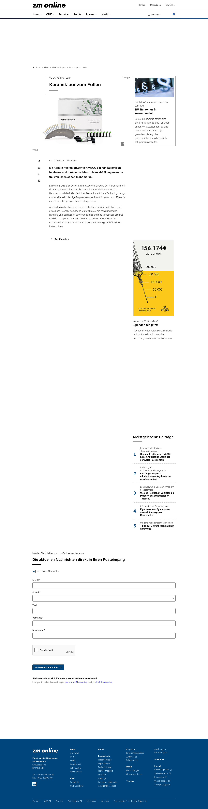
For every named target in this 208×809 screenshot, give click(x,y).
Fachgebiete (104, 756)
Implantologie (104, 763)
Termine (64, 14)
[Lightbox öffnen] (122, 143)
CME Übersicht (76, 786)
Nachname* (38, 630)
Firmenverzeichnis (134, 774)
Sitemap (105, 801)
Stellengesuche (161, 773)
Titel (34, 605)
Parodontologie (105, 760)
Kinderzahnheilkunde (107, 782)
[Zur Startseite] (49, 5)
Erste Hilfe (74, 782)
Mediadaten (155, 5)
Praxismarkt (159, 777)
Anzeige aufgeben (162, 785)
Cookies (59, 801)
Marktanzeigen (132, 770)
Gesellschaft (75, 764)
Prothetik (102, 775)
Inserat (90, 14)
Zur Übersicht (61, 239)
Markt (104, 14)
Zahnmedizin (75, 768)
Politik (72, 757)
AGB (46, 801)
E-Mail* (36, 580)
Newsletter (170, 5)
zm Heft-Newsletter (102, 682)
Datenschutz (73, 801)
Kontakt (142, 5)
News (36, 14)
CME (49, 14)
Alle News (74, 753)
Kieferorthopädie (105, 771)
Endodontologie (105, 767)
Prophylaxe (131, 749)
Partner (36, 801)
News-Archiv (76, 772)
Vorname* (37, 618)
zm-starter (159, 759)
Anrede (36, 592)
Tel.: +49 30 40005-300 (43, 775)
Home (38, 67)
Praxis (72, 760)
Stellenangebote (161, 770)
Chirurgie (102, 778)
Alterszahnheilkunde (107, 786)
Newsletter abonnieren (46, 667)
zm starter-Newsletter (76, 682)
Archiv (77, 14)
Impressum (91, 801)
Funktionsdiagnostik (135, 753)
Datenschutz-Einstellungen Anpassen (130, 801)
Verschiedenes (160, 781)
